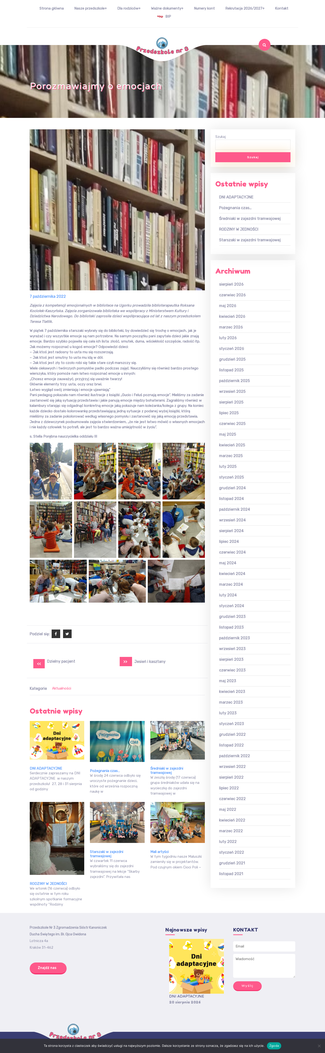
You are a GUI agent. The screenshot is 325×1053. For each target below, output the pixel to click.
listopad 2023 (231, 627)
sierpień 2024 (231, 531)
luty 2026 (228, 338)
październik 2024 (234, 509)
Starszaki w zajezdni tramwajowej (106, 854)
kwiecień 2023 (232, 691)
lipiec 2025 (229, 413)
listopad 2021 (231, 874)
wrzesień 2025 (232, 391)
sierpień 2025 (231, 402)
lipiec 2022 (229, 788)
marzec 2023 (231, 702)
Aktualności (61, 688)
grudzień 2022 (232, 734)
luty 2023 (227, 713)
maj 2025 (227, 434)
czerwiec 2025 (232, 423)
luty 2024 (228, 595)
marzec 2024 (231, 584)
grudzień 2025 (232, 359)
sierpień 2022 (231, 777)
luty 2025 (227, 466)
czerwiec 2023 (232, 670)
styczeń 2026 (231, 348)
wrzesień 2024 (232, 520)
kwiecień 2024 (232, 573)
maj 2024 (227, 563)
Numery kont (204, 8)
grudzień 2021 (232, 863)
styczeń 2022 (231, 852)
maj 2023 (227, 681)
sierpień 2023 (231, 659)
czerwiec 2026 (232, 295)
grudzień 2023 (232, 616)
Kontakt (281, 8)
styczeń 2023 (231, 723)
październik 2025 (234, 380)
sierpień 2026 (231, 284)
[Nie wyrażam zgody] (319, 1045)
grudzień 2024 (232, 488)
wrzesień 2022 (232, 766)
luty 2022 (228, 841)
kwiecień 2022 (232, 820)
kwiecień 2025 (232, 445)
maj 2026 (227, 305)
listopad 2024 (231, 498)
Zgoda (274, 1046)
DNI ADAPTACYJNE (46, 768)
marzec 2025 (231, 455)
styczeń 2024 (231, 606)
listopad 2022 (231, 745)
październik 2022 (234, 756)
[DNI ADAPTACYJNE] (196, 966)
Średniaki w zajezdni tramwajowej (166, 770)
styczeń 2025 (231, 477)
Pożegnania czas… (105, 771)
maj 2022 (227, 809)
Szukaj (260, 57)
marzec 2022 (231, 831)
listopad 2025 (231, 370)
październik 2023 (234, 638)
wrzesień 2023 (232, 648)
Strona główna (51, 8)
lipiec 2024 (229, 541)
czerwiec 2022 (232, 798)
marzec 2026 (231, 327)
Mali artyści (159, 852)
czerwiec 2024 (232, 552)
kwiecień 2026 (232, 316)
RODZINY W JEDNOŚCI (48, 884)
